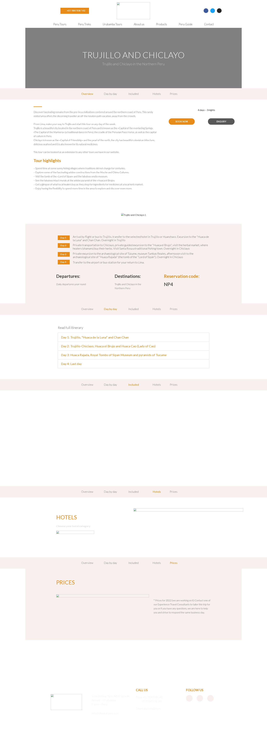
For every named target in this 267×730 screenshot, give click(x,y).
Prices (173, 93)
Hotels (157, 93)
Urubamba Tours (112, 24)
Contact (209, 24)
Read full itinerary (70, 327)
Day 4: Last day (71, 364)
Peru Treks (84, 24)
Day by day (110, 93)
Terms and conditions (148, 708)
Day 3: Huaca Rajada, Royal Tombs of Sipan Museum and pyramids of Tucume (114, 355)
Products (161, 24)
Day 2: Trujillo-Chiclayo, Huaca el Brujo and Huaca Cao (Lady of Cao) (108, 346)
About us (139, 24)
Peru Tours (59, 24)
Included (133, 93)
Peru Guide (186, 24)
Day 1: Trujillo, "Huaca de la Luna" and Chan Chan (95, 337)
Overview (87, 93)
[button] (28, 210)
